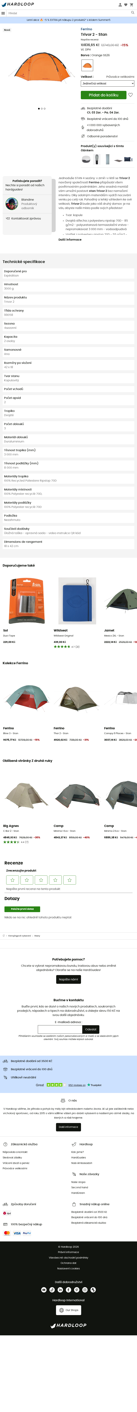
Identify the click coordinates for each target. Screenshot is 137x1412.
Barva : (95, 55)
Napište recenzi (89, 40)
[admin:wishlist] (130, 95)
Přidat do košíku (103, 95)
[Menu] (3, 13)
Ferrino (86, 29)
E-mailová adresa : (68, 1022)
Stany (37, 936)
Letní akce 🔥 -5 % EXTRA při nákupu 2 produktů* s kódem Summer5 (68, 20)
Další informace (70, 239)
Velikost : (87, 76)
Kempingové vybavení (19, 936)
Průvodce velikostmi (120, 76)
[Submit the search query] (133, 13)
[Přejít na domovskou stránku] (5, 936)
